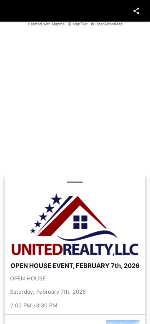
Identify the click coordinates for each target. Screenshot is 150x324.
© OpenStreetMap (106, 24)
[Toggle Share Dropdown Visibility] (136, 10)
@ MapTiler (78, 24)
